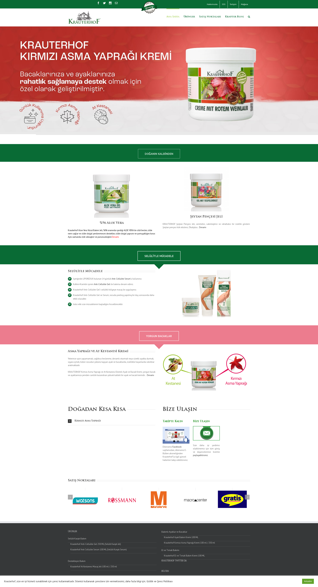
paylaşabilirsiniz (200, 455)
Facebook (177, 446)
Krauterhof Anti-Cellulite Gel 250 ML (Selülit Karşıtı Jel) (95, 544)
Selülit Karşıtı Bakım (77, 538)
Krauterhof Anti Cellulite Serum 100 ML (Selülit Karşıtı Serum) (98, 549)
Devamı (202, 227)
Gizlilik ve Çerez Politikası (160, 581)
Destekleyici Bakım (76, 561)
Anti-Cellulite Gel (102, 284)
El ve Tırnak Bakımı (170, 550)
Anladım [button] (308, 581)
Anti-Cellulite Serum (121, 278)
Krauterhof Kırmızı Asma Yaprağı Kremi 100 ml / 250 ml (189, 542)
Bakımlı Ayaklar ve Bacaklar (174, 531)
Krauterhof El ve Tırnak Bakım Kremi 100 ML (184, 555)
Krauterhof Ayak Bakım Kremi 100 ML (181, 537)
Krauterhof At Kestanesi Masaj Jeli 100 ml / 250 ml (93, 566)
